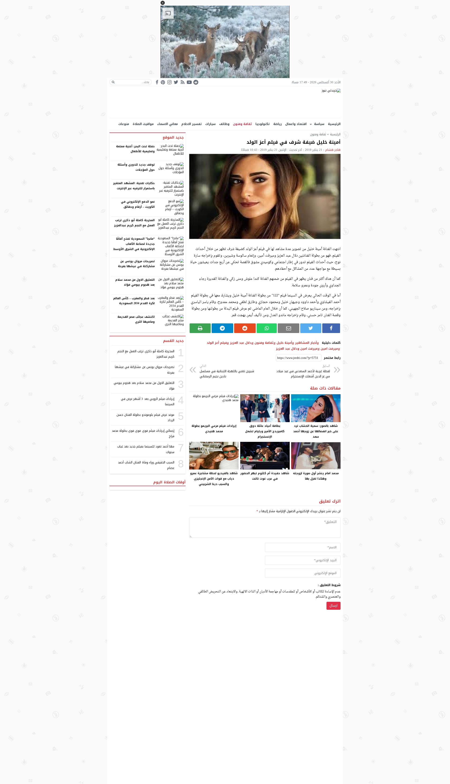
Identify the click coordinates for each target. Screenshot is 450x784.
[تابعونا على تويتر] (176, 82)
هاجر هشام (333, 150)
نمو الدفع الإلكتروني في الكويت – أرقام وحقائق (138, 204)
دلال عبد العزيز (240, 343)
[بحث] (113, 82)
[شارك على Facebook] (331, 328)
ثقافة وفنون (242, 124)
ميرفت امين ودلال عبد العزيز (297, 349)
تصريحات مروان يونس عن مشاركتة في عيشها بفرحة (136, 264)
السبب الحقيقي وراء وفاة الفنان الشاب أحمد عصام (146, 465)
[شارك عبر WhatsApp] (267, 328)
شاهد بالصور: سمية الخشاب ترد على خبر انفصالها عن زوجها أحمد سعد (315, 431)
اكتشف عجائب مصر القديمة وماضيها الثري (136, 319)
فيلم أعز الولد (217, 343)
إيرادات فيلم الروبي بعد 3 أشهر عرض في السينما (147, 401)
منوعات (123, 124)
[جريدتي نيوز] (225, 102)
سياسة (319, 124)
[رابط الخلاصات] (182, 82)
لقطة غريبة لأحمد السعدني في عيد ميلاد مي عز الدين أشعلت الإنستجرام (303, 371)
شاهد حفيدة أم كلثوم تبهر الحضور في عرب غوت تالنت (264, 476)
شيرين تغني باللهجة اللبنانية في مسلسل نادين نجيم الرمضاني (227, 371)
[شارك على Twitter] (310, 328)
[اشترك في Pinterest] (163, 82)
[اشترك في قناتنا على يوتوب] (189, 82)
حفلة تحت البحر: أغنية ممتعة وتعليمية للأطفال (135, 149)
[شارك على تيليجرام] (222, 328)
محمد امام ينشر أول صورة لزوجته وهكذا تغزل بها (316, 476)
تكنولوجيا (262, 124)
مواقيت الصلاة (143, 124)
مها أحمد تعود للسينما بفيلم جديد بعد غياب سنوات (145, 449)
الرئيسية (334, 124)
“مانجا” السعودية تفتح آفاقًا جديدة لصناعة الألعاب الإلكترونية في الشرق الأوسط (134, 243)
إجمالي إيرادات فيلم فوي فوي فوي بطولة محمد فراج (143, 433)
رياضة (277, 124)
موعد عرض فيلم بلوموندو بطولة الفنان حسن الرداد (145, 417)
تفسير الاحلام (191, 124)
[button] (163, 3)
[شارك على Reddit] (245, 328)
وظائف (224, 124)
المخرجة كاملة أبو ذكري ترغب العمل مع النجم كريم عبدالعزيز (134, 223)
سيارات (210, 124)
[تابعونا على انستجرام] (169, 82)
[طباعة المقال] (200, 328)
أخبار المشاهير (306, 343)
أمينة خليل (284, 343)
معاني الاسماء (167, 124)
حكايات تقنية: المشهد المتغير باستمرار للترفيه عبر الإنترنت (134, 186)
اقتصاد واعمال (296, 124)
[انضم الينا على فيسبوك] (157, 82)
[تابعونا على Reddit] (195, 82)
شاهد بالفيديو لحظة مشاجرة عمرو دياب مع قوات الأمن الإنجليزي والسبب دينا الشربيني (214, 479)
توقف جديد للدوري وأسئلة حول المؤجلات (136, 167)
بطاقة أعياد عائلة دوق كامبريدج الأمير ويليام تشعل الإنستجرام (265, 431)
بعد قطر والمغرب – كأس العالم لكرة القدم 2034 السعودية (134, 301)
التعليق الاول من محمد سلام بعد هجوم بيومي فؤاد (135, 282)
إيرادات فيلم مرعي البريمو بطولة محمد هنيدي (213, 428)
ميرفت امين (329, 349)
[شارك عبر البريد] (288, 328)
